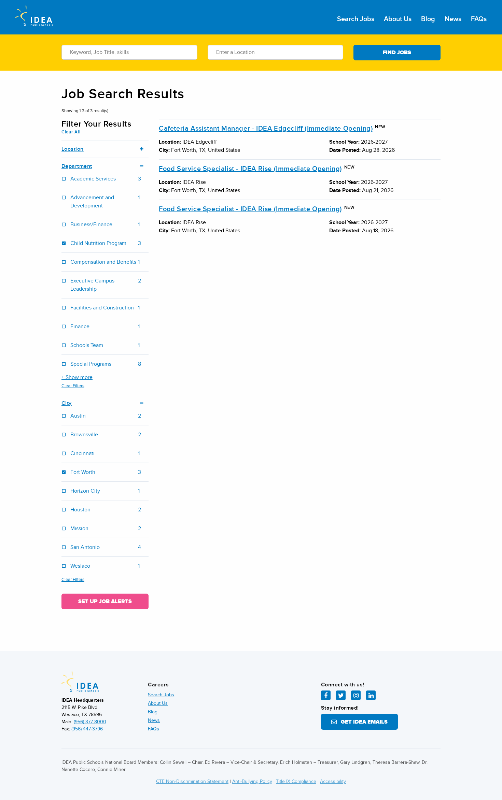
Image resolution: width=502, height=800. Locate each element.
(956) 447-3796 (87, 729)
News (453, 19)
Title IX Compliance (296, 781)
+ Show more (77, 377)
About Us (398, 19)
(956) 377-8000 (90, 722)
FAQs (479, 19)
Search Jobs (355, 19)
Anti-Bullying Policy (252, 781)
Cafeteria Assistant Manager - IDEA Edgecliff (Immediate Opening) (266, 129)
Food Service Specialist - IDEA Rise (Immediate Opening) (250, 169)
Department (76, 166)
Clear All (70, 132)
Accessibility (333, 781)
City (66, 403)
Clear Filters (72, 386)
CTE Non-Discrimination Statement (192, 781)
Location (72, 149)
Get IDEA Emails (362, 721)
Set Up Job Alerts (105, 601)
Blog (428, 19)
